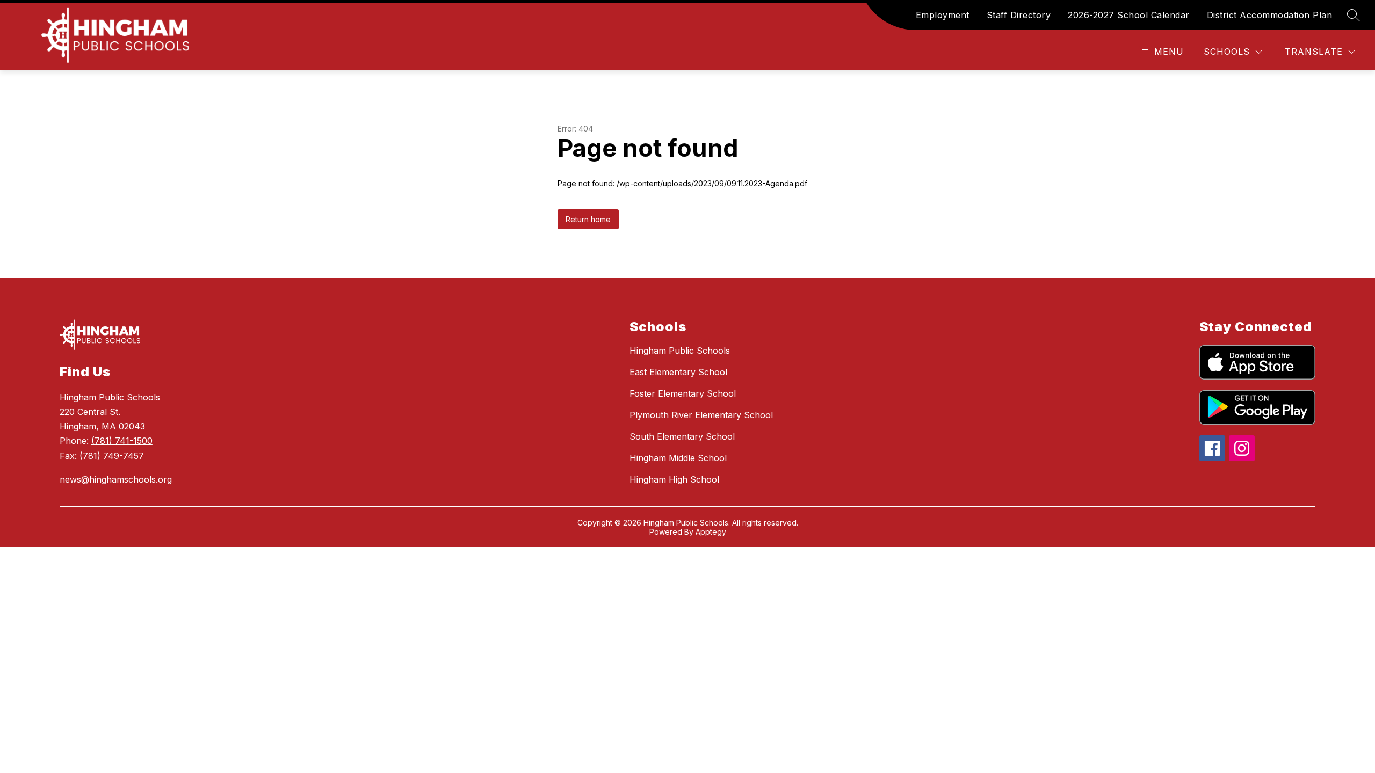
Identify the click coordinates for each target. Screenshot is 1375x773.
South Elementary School (682, 436)
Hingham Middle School (678, 458)
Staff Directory (1019, 15)
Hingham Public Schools (679, 350)
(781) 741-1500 (122, 440)
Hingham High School (674, 479)
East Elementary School (678, 372)
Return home (588, 219)
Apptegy (711, 531)
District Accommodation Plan (1270, 15)
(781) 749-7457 (111, 455)
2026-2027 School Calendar (1129, 15)
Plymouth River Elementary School (701, 415)
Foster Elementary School (682, 393)
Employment (942, 15)
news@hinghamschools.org (116, 479)
